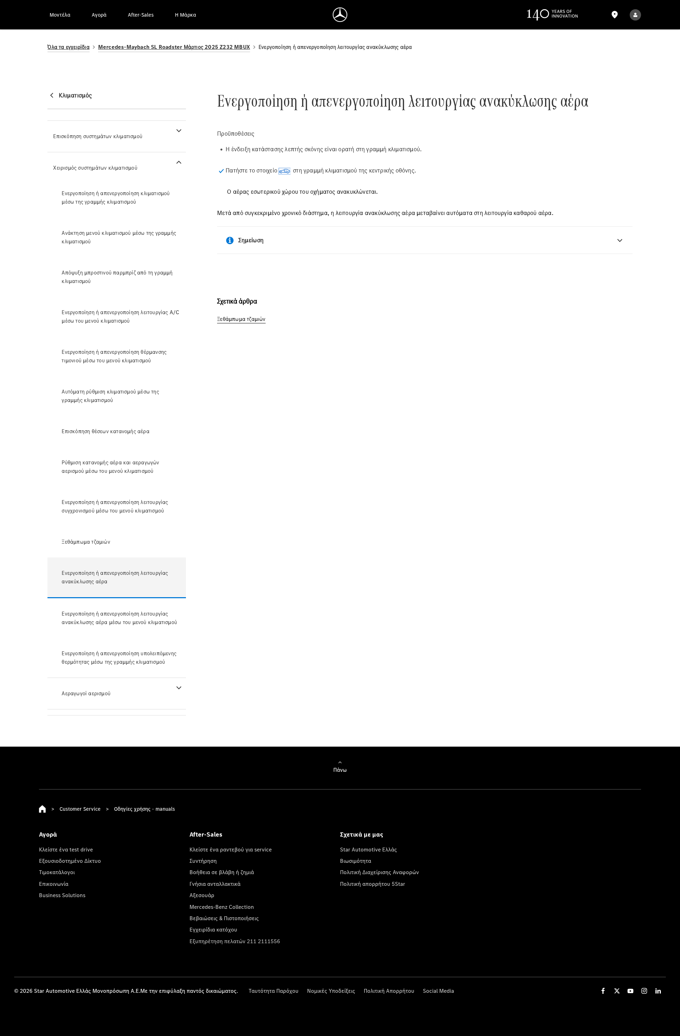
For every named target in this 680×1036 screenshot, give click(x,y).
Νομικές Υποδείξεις (331, 990)
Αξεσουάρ (201, 895)
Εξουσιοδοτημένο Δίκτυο (70, 860)
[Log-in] (635, 14)
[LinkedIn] (658, 990)
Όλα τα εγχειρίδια (68, 47)
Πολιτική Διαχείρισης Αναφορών (379, 872)
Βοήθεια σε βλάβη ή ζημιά (221, 872)
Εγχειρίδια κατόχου (213, 929)
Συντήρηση (203, 860)
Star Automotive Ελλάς (368, 849)
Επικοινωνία (53, 883)
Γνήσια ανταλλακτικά (214, 883)
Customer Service (80, 808)
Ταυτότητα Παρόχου (274, 990)
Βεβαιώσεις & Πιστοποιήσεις (224, 918)
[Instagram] (644, 990)
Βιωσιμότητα (355, 860)
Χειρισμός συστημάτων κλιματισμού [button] (95, 167)
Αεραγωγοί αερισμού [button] (86, 693)
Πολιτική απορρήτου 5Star (372, 883)
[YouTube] (630, 990)
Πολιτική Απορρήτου (389, 990)
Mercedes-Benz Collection (221, 906)
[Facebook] (603, 990)
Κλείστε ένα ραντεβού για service (230, 849)
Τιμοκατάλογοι (57, 872)
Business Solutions (62, 895)
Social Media (438, 990)
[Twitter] (617, 990)
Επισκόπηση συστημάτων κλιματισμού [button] (97, 136)
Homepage (42, 809)
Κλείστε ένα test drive (66, 849)
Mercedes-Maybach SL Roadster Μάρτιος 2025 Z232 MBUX (174, 47)
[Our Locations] (614, 14)
